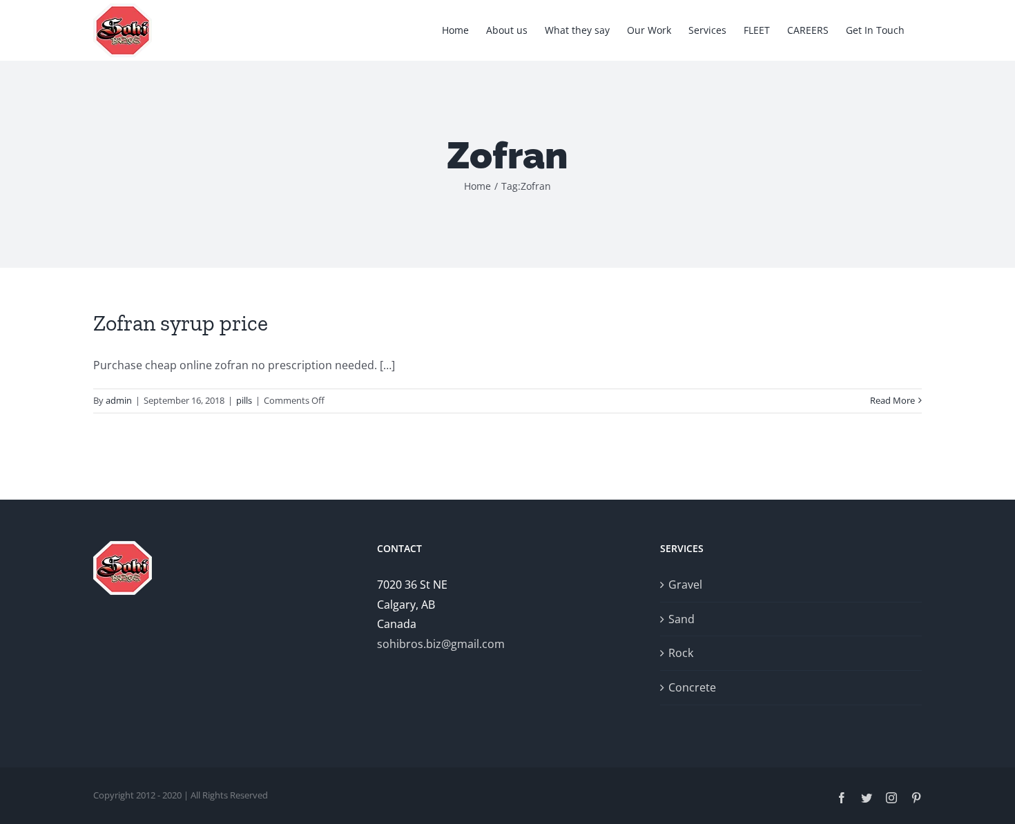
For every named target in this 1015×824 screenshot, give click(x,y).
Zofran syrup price (180, 323)
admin (119, 400)
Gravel (685, 584)
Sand (681, 619)
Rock (680, 652)
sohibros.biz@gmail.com (441, 643)
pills (244, 400)
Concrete (692, 687)
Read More (892, 400)
